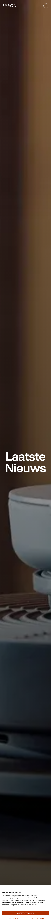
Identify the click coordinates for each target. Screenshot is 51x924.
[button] (8, 889)
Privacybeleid (42, 889)
